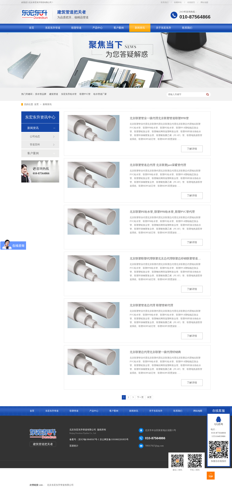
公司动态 (35, 136)
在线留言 (191, 2)
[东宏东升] (34, 18)
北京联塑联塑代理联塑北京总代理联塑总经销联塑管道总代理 (166, 258)
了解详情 (192, 148)
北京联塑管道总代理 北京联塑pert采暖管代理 (158, 165)
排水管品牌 (40, 94)
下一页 (140, 397)
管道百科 (35, 144)
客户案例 (119, 27)
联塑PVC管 (85, 94)
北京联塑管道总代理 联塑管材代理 (151, 305)
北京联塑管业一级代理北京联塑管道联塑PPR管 (159, 118)
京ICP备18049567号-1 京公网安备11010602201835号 (103, 439)
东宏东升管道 (52, 27)
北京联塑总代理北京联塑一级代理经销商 (155, 352)
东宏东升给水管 (69, 94)
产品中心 (97, 27)
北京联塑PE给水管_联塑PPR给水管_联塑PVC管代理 (162, 211)
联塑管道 (76, 27)
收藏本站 (178, 2)
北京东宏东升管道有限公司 (60, 485)
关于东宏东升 (163, 27)
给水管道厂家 (100, 94)
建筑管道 (53, 94)
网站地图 (204, 2)
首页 (31, 27)
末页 (149, 397)
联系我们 (164, 2)
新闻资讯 (140, 27)
